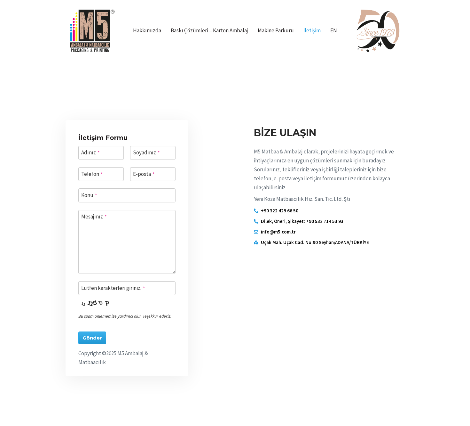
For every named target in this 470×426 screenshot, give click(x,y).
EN (333, 30)
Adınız (90, 152)
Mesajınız (93, 216)
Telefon (92, 173)
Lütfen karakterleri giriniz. (113, 287)
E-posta (143, 173)
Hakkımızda (147, 30)
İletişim (312, 30)
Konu (89, 195)
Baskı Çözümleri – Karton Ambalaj (209, 30)
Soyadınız (146, 152)
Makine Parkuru (276, 30)
